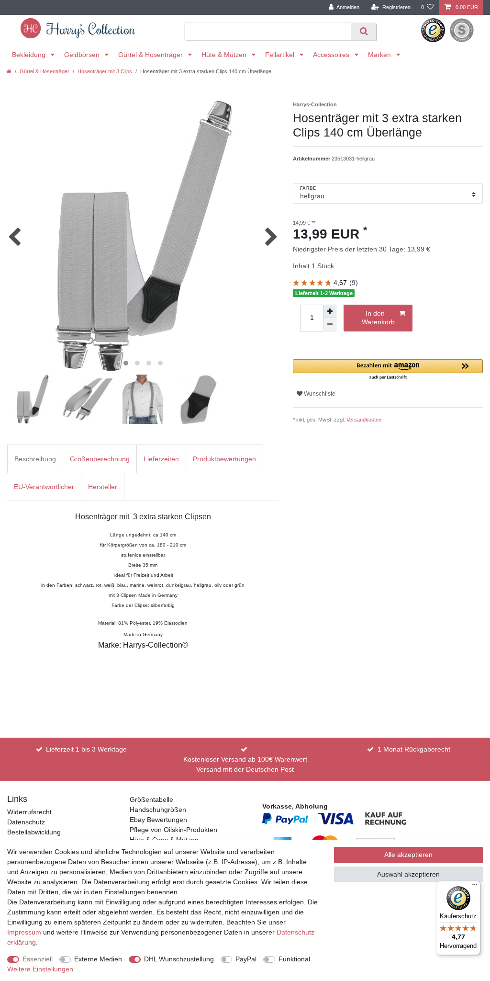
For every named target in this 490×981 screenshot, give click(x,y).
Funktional (294, 959)
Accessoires (332, 54)
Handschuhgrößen (158, 809)
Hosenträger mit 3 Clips (105, 71)
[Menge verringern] (329, 324)
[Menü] (474, 886)
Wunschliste (318, 393)
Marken (380, 54)
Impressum (24, 932)
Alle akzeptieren (408, 854)
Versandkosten (363, 419)
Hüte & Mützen (224, 54)
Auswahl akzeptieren (408, 874)
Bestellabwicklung (34, 832)
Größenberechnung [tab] (100, 459)
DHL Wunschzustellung (179, 959)
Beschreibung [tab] (35, 459)
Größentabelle (151, 799)
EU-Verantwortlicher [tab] (44, 486)
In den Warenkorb (378, 317)
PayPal (245, 959)
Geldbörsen (82, 54)
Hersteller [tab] (102, 486)
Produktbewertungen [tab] (224, 459)
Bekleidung (29, 54)
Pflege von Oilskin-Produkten (173, 829)
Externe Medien (98, 959)
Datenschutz (26, 822)
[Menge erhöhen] (329, 311)
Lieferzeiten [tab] (161, 459)
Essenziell (37, 959)
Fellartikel (280, 54)
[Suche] (363, 31)
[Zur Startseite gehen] (9, 71)
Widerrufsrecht (29, 812)
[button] (388, 370)
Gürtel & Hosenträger (151, 54)
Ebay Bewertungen (158, 819)
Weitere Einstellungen (40, 969)
